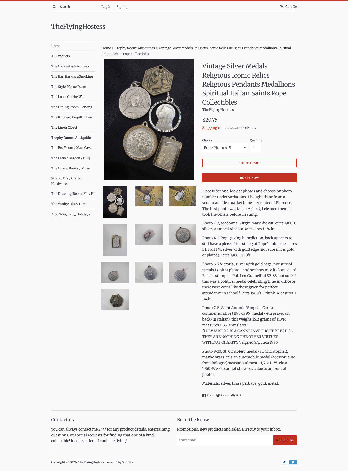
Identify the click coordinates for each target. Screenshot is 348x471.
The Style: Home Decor (68, 87)
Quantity (256, 140)
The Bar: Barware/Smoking (72, 76)
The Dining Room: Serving (71, 107)
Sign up (122, 7)
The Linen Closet (64, 127)
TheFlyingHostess (78, 27)
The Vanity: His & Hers (68, 204)
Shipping (209, 127)
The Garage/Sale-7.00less (70, 66)
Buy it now (249, 178)
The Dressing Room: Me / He (73, 194)
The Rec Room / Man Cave (71, 148)
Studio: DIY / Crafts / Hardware (67, 181)
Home (55, 46)
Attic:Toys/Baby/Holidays (70, 214)
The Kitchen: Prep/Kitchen (71, 117)
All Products (60, 56)
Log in (106, 7)
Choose (207, 140)
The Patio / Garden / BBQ (70, 158)
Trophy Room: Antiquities (71, 138)
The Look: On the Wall (68, 97)
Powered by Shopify (119, 462)
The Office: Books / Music (71, 168)
